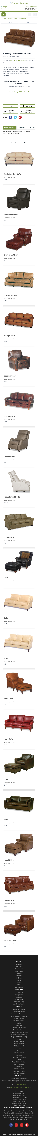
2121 (5, 865)
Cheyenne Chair (11, 255)
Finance (19, 975)
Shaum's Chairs (19, 1053)
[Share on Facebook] (10, 117)
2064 (5, 825)
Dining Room (19, 995)
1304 (5, 623)
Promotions (19, 969)
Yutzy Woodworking (19, 1071)
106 (5, 220)
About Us (19, 964)
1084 (5, 341)
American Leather (19, 1009)
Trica (19, 1059)
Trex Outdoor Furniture (19, 1057)
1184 (5, 543)
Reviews (19, 966)
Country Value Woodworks (19, 1016)
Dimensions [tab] (22, 128)
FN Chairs (19, 1023)
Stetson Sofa (9, 416)
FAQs (19, 985)
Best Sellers (19, 971)
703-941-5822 (31, 7)
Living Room (19, 992)
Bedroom (19, 997)
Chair (6, 577)
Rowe (19, 1048)
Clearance (19, 973)
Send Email (28, 106)
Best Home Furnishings (19, 1014)
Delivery (19, 978)
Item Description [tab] (9, 128)
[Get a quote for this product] (19, 98)
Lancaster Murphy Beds (19, 1034)
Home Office (19, 999)
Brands (19, 980)
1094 (5, 422)
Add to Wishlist (11, 111)
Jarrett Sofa (9, 900)
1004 (5, 180)
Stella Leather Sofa (12, 174)
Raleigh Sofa (9, 335)
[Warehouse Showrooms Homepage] (19, 2)
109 (5, 462)
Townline (19, 1055)
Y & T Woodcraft (19, 1069)
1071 (5, 260)
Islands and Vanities (19, 1004)
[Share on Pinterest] (20, 117)
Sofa (6, 618)
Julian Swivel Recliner (13, 497)
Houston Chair (10, 940)
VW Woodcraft (19, 1064)
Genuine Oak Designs (19, 1027)
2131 (5, 946)
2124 (5, 906)
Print (11, 106)
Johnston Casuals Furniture (19, 1032)
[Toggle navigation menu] (3, 14)
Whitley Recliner (11, 214)
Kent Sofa (8, 739)
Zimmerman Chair (19, 1073)
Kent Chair (8, 698)
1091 (5, 381)
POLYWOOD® (19, 1046)
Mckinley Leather (9, 177)
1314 (5, 664)
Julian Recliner (10, 456)
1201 (5, 583)
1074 (5, 301)
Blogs (19, 982)
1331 (5, 704)
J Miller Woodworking (19, 1030)
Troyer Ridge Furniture (19, 1062)
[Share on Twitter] (15, 117)
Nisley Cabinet (19, 1043)
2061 (5, 785)
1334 (5, 744)
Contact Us (19, 987)
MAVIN (19, 1039)
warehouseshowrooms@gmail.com (21, 1087)
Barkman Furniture (19, 1011)
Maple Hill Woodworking (19, 1037)
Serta (19, 1050)
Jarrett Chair (9, 860)
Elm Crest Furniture (19, 1021)
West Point (19, 1066)
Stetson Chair (10, 376)
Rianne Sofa (9, 537)
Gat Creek (19, 1025)
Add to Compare (28, 111)
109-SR (6, 502)
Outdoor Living (19, 1001)
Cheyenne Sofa (10, 295)
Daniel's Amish (19, 1018)
